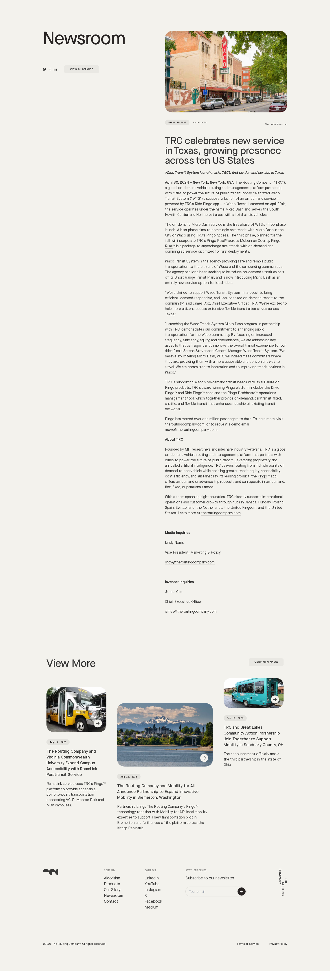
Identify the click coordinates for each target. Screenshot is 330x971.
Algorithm (112, 878)
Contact (111, 901)
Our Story (112, 889)
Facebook (153, 901)
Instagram (153, 889)
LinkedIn (152, 878)
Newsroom (113, 895)
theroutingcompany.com (185, 424)
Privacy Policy (278, 944)
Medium (151, 907)
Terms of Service (248, 944)
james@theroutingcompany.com (191, 612)
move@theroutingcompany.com (191, 430)
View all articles (81, 69)
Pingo (262, 476)
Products (112, 884)
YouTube (152, 884)
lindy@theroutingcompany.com (190, 562)
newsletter (225, 878)
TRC (266, 449)
